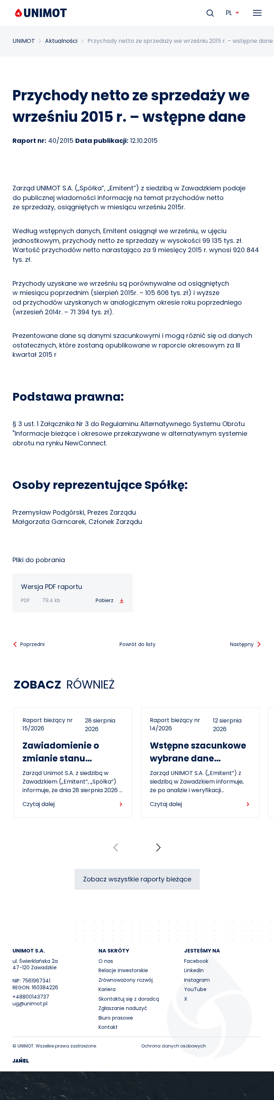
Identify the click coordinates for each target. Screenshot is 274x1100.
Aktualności (61, 41)
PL (229, 12)
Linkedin (194, 970)
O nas (105, 961)
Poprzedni (32, 644)
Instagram (197, 980)
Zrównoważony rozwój (125, 980)
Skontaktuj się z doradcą (128, 999)
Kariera (107, 989)
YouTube (195, 989)
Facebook (196, 961)
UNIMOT (23, 41)
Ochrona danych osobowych (173, 1046)
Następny (242, 644)
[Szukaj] (210, 13)
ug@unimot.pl (29, 1003)
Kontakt (108, 1027)
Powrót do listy (138, 644)
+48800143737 (30, 997)
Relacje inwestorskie (123, 970)
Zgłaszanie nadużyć (122, 1008)
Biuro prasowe (115, 1018)
